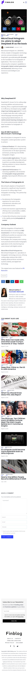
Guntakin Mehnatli (10, 47)
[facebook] (5, 28)
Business (3, 34)
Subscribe (14, 621)
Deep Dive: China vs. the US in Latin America (13, 368)
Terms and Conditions (14, 640)
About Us (10, 638)
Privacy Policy (20, 616)
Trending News (4, 35)
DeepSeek (4, 275)
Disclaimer (19, 642)
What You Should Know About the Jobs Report (11, 394)
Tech (16, 34)
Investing (3, 390)
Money (2, 474)
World (11, 337)
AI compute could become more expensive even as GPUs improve (13, 451)
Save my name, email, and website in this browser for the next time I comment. (14, 532)
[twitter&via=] (9, 28)
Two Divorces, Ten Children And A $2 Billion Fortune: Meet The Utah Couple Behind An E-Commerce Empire (13, 422)
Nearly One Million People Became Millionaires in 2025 (13, 478)
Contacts (18, 638)
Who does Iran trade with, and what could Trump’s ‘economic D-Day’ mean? (12, 342)
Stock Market (10, 34)
